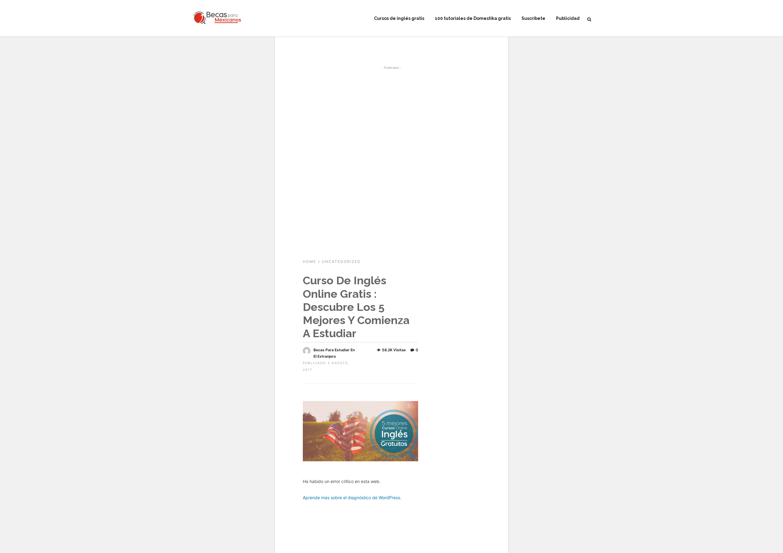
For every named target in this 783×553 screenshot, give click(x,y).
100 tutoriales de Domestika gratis (473, 18)
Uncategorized (341, 261)
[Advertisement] (391, 116)
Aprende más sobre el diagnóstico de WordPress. (352, 497)
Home (309, 261)
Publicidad (568, 18)
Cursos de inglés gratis (399, 18)
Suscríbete (533, 18)
